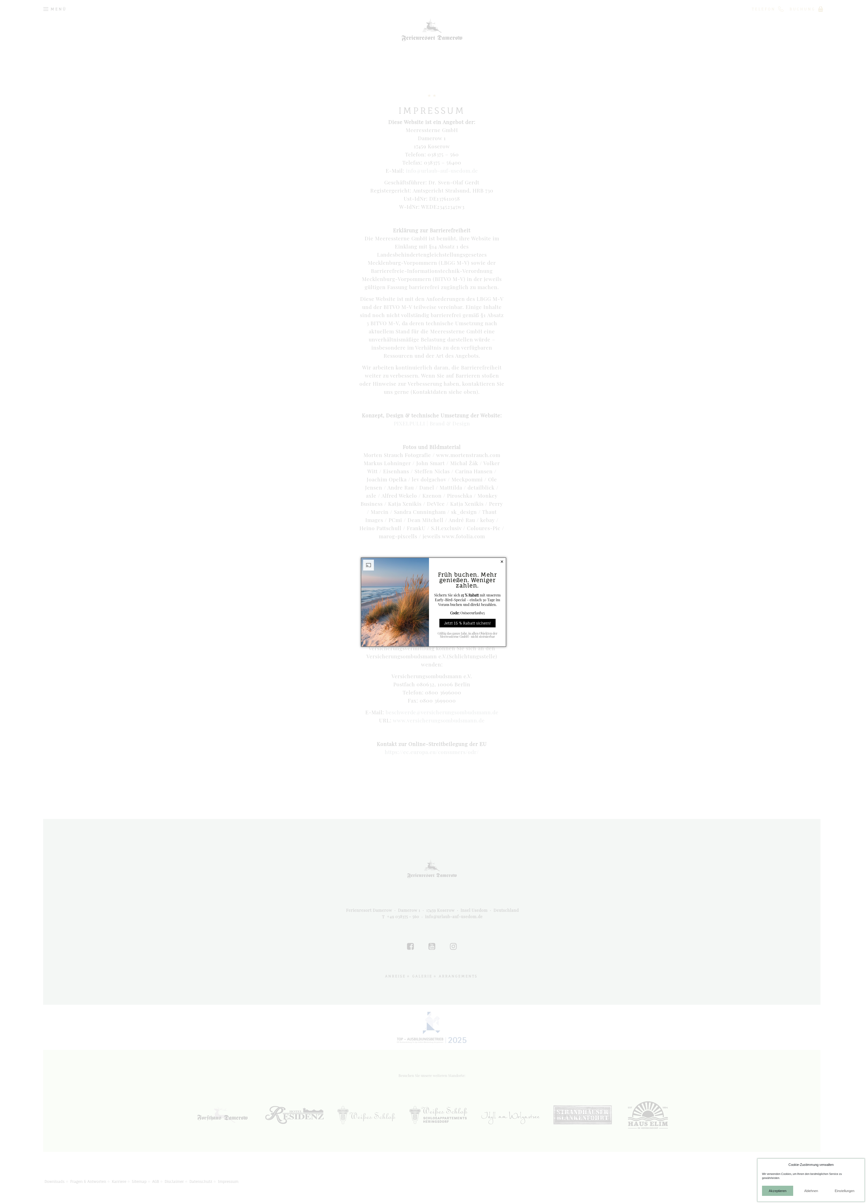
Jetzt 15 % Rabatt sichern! (467, 623)
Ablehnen (811, 1191)
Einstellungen (844, 1191)
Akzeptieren (777, 1191)
